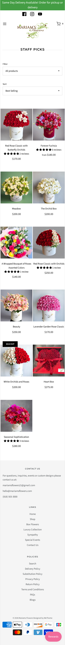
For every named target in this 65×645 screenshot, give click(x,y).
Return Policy (33, 584)
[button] (12, 154)
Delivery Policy (32, 569)
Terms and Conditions (32, 589)
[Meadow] (16, 187)
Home (33, 514)
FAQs (32, 594)
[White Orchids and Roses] (16, 360)
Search (32, 563)
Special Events (32, 540)
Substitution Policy (32, 574)
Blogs (33, 600)
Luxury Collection (33, 529)
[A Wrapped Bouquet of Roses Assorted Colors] (16, 243)
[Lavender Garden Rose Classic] (49, 305)
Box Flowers (32, 524)
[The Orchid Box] (49, 187)
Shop (32, 519)
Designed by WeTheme (42, 618)
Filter (5, 64)
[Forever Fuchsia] (49, 125)
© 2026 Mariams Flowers (23, 618)
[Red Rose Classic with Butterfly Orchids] (16, 125)
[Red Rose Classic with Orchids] (49, 243)
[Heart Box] (49, 360)
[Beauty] (16, 305)
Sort (5, 84)
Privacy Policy (32, 579)
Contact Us (32, 545)
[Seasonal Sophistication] (16, 416)
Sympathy (32, 535)
